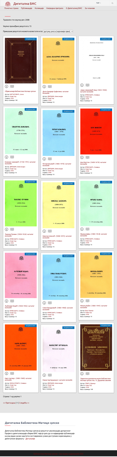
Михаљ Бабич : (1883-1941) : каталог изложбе (93, 306)
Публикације (26, 8)
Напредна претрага (54, 8)
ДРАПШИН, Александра (17, 166)
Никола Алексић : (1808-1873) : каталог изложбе (57, 237)
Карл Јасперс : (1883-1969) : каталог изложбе (18, 379)
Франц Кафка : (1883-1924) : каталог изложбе (93, 235)
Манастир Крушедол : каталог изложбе (57, 380)
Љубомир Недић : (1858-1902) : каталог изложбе (19, 307)
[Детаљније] (7, 87)
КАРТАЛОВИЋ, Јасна (17, 94)
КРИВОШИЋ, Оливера (17, 239)
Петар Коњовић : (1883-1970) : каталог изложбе (57, 164)
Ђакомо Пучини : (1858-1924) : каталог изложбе (19, 235)
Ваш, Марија (89, 310)
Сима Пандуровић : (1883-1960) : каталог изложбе (58, 308)
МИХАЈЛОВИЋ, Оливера (18, 383)
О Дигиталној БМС (74, 8)
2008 (12, 98)
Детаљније (30, 439)
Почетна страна (11, 8)
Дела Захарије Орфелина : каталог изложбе (56, 92)
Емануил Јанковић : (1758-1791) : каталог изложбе (20, 163)
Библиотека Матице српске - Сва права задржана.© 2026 (58, 454)
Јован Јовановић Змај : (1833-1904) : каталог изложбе (93, 91)
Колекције (39, 8)
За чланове (90, 8)
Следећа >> (24, 403)
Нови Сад (13, 96)
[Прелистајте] (11, 87)
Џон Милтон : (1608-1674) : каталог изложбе (93, 163)
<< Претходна (9, 403)
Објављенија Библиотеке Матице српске (20, 91)
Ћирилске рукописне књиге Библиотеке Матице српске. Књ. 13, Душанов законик (95, 379)
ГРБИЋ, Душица (90, 383)
